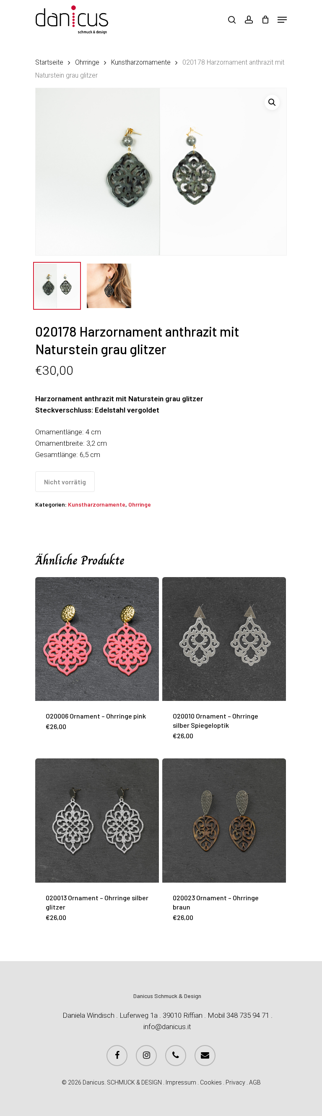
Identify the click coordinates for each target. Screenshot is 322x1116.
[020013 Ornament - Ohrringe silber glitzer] (97, 820)
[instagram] (146, 1055)
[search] (232, 19)
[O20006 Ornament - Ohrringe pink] (97, 639)
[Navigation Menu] (282, 20)
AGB (255, 1082)
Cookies (211, 1082)
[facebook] (116, 1055)
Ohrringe (87, 62)
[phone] (175, 1055)
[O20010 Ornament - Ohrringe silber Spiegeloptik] (224, 639)
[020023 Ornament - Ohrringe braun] (224, 820)
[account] (248, 19)
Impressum (181, 1082)
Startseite (49, 62)
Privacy (235, 1082)
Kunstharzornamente (141, 62)
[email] (205, 1055)
